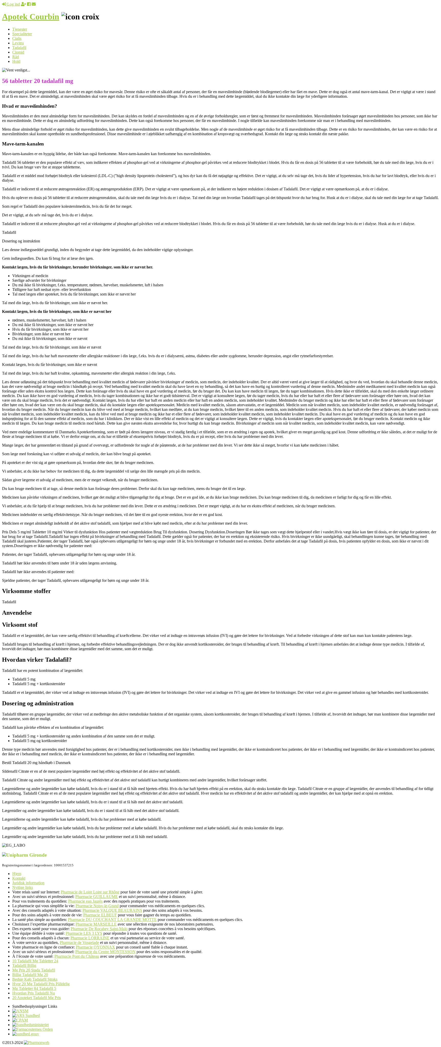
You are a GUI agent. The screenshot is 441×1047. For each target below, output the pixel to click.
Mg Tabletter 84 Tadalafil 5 (34, 988)
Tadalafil (19, 47)
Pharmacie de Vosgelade (79, 942)
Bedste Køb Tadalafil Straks (34, 979)
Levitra (18, 43)
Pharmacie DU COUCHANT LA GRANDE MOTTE (112, 919)
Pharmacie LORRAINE (89, 938)
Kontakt (18, 878)
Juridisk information (28, 883)
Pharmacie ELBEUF (100, 915)
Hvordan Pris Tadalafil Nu (33, 993)
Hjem (16, 873)
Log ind (13, 4)
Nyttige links (22, 887)
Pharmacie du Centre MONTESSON (105, 952)
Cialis (16, 38)
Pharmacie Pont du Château (76, 956)
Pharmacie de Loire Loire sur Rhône (90, 892)
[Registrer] (23, 4)
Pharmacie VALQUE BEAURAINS (112, 910)
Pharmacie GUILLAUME (96, 896)
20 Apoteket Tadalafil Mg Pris (36, 997)
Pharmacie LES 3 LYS (84, 933)
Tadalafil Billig (24, 965)
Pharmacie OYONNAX (95, 947)
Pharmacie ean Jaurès (85, 901)
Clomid (18, 52)
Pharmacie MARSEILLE (96, 924)
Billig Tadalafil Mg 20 (30, 974)
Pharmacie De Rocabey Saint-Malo (99, 929)
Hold (16, 61)
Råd (15, 57)
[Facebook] (29, 4)
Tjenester (19, 29)
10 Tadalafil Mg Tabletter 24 (35, 961)
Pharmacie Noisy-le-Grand (97, 906)
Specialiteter (22, 34)
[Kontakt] (34, 4)
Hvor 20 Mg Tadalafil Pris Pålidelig (41, 984)
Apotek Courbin (30, 16)
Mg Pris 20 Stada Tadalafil (33, 970)
